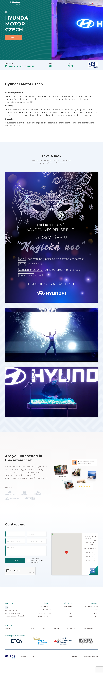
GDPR (63, 657)
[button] (66, 552)
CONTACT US (13, 37)
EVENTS (95, 610)
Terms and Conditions (90, 657)
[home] (15, 2)
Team (73, 3)
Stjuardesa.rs (88, 628)
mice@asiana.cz (45, 606)
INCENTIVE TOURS (91, 606)
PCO (96, 617)
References (63, 3)
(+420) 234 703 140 (44, 613)
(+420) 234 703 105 (44, 610)
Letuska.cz (21, 628)
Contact (82, 3)
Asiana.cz (8, 628)
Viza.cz (45, 628)
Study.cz (34, 628)
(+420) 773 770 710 (44, 617)
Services (52, 3)
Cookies (74, 657)
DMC (96, 613)
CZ (90, 3)
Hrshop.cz (57, 628)
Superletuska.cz (72, 628)
